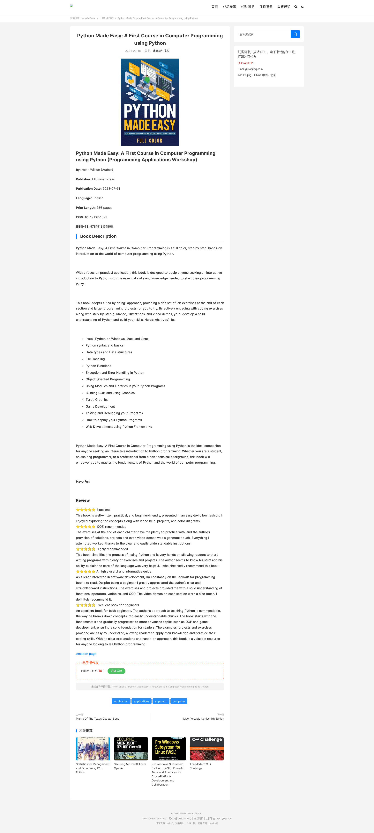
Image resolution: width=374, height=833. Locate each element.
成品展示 (229, 7)
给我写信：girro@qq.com (219, 818)
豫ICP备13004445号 (180, 818)
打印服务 (265, 7)
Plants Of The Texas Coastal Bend (97, 718)
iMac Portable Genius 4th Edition (203, 718)
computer (179, 701)
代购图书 (247, 7)
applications (141, 701)
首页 (214, 7)
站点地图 (199, 818)
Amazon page (86, 654)
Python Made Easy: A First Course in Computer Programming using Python (168, 686)
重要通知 (283, 7)
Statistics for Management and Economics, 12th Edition (92, 768)
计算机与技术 (106, 18)
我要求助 (116, 671)
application (121, 701)
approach (161, 701)
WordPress (161, 818)
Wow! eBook (71, 7)
